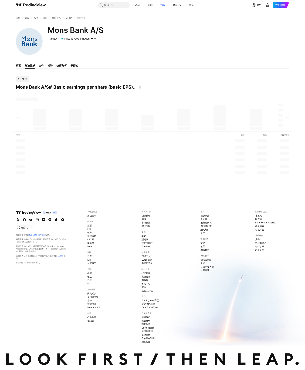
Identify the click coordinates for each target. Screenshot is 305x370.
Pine (89, 246)
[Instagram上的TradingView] (37, 219)
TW (259, 5)
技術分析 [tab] (62, 65)
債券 (89, 232)
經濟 (89, 273)
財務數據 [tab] (30, 65)
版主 (202, 233)
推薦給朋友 (206, 222)
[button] (142, 5)
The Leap (146, 246)
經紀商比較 (147, 243)
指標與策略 (206, 259)
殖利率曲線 (92, 297)
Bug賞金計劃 (148, 338)
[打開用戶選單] (267, 5)
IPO (89, 283)
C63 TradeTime (150, 307)
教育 (202, 246)
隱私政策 (146, 324)
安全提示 (146, 334)
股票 (89, 225)
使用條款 (146, 317)
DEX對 (90, 243)
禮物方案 (146, 226)
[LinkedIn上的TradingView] (43, 219)
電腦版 (90, 320)
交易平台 (259, 229)
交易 (202, 243)
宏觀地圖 (91, 304)
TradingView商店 (150, 300)
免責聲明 (146, 320)
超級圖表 (91, 215)
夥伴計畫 (259, 246)
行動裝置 (91, 317)
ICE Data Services (37, 235)
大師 (202, 263)
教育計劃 (259, 250)
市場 (163, 5)
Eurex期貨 (147, 259)
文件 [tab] (41, 65)
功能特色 (146, 215)
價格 (144, 219)
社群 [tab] (50, 65)
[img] (91, 38)
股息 (89, 280)
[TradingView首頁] (31, 5)
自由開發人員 (207, 266)
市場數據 (146, 222)
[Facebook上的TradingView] (24, 219)
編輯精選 (204, 250)
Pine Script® (93, 307)
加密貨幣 (91, 236)
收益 (89, 276)
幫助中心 (146, 283)
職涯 (144, 287)
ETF (89, 229)
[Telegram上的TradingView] (50, 219)
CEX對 (90, 239)
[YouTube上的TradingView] (31, 219)
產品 (137, 5)
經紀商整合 (260, 243)
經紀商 (177, 5)
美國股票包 (147, 263)
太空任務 (146, 276)
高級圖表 (259, 226)
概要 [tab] (18, 65)
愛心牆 (203, 219)
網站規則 (204, 229)
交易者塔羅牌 (148, 304)
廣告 (257, 239)
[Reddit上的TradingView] (62, 219)
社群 (150, 5)
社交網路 (204, 215)
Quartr (60, 256)
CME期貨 (146, 256)
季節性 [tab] (74, 65)
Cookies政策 (148, 327)
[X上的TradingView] (18, 219)
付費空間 (204, 270)
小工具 (258, 215)
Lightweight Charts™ (265, 222)
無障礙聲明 (147, 331)
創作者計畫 (206, 226)
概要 (144, 236)
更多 (191, 5)
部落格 (145, 280)
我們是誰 (146, 273)
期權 (89, 300)
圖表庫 (258, 219)
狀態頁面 (146, 341)
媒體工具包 (147, 290)
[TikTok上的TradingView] (56, 219)
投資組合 (91, 293)
